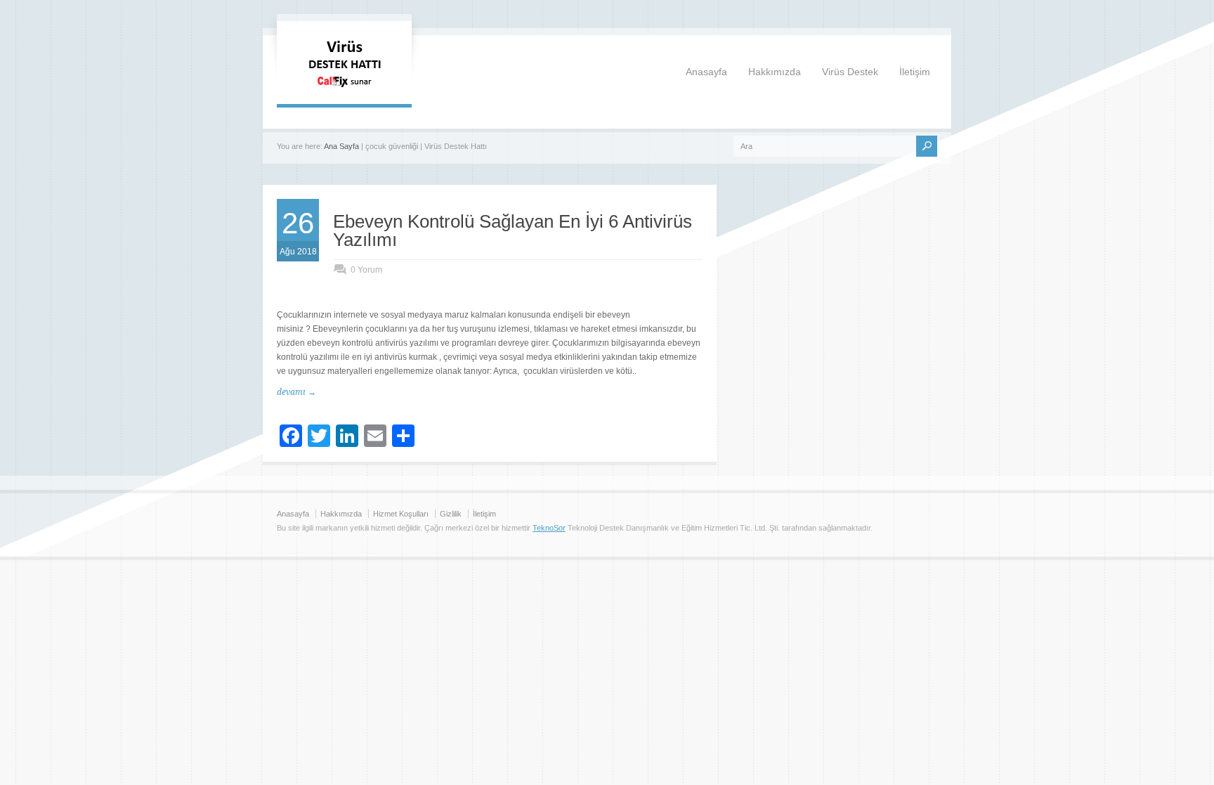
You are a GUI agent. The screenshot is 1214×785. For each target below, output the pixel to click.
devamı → (296, 392)
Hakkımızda (774, 71)
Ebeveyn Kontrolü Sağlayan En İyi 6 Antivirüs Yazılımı (512, 230)
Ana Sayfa (341, 146)
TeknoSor (549, 528)
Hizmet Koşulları (401, 514)
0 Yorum (366, 270)
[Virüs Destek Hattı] (344, 90)
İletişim (914, 71)
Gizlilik (451, 514)
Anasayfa (706, 71)
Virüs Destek (850, 71)
